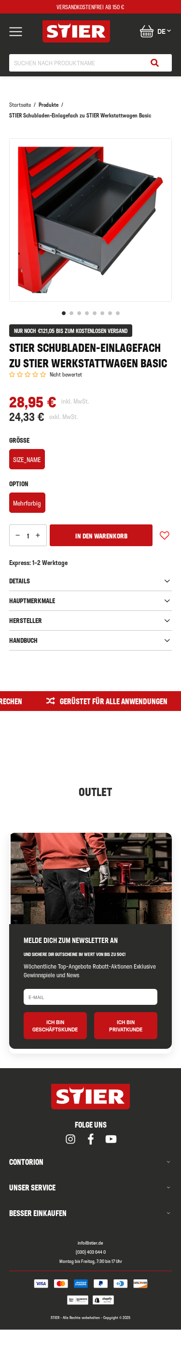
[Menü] (15, 31)
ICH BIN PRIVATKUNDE (125, 1025)
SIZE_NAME (27, 459)
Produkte (48, 104)
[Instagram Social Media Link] (70, 1139)
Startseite (20, 104)
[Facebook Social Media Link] (91, 1139)
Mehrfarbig (27, 502)
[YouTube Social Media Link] (111, 1139)
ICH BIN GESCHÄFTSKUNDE (55, 1025)
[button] (27, 374)
